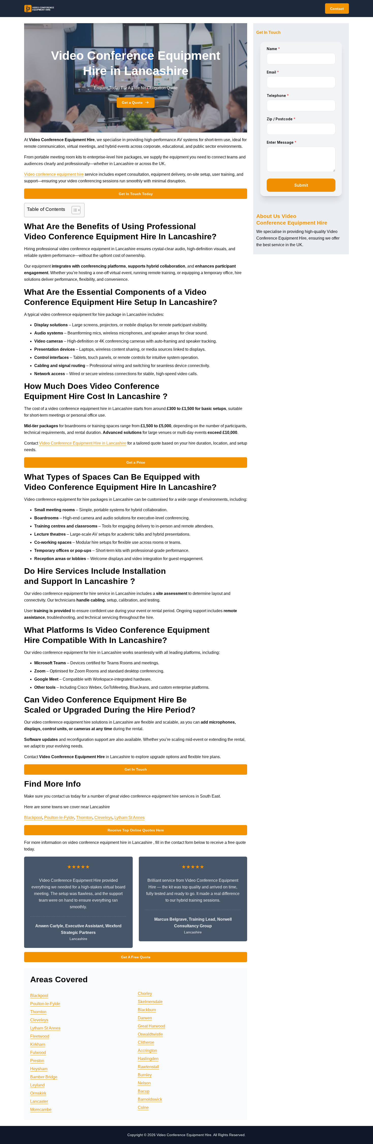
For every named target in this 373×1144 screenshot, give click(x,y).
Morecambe (41, 1109)
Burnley (145, 1075)
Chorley (145, 993)
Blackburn (147, 1010)
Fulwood (38, 1052)
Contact (337, 9)
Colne (143, 1107)
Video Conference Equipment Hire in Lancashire (82, 443)
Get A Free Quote (135, 957)
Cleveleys (103, 817)
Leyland (37, 1085)
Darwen (145, 1018)
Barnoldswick (150, 1099)
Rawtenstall (148, 1067)
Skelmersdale (150, 1002)
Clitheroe (146, 1042)
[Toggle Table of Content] (73, 210)
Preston (37, 1061)
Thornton (84, 817)
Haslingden (148, 1059)
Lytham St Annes (129, 817)
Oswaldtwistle (150, 1034)
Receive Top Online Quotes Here (136, 830)
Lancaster (39, 1101)
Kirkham (37, 1044)
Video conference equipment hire (54, 174)
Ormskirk (38, 1093)
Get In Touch (136, 769)
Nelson (144, 1083)
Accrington (147, 1050)
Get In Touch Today (136, 194)
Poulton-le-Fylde (59, 817)
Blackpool (33, 817)
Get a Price (135, 462)
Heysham (38, 1069)
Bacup (143, 1091)
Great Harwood (151, 1026)
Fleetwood (39, 1036)
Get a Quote (132, 102)
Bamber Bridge (43, 1077)
